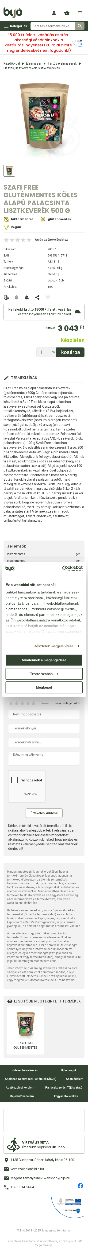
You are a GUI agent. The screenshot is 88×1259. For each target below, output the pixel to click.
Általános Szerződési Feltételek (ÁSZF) (30, 1079)
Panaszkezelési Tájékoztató (63, 1087)
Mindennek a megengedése (44, 660)
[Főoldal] (15, 13)
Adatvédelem (74, 1079)
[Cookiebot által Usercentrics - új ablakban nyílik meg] (63, 568)
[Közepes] (22, 703)
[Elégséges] (16, 703)
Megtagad (44, 687)
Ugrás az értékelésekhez (51, 239)
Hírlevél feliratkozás (25, 1070)
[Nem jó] (11, 703)
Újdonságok (69, 1070)
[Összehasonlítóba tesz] (6, 297)
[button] (67, 12)
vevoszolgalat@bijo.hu (27, 1169)
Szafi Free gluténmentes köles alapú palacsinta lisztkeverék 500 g (25, 1045)
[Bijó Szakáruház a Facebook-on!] (80, 1186)
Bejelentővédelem (22, 1096)
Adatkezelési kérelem (20, 1087)
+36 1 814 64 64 (22, 1187)
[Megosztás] (37, 297)
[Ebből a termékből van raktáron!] (16, 297)
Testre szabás (41, 674)
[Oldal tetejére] (8, 1251)
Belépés (54, 12)
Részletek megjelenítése (53, 646)
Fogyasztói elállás (66, 1096)
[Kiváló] (33, 703)
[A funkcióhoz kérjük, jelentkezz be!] (47, 297)
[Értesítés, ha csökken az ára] (27, 297)
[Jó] (28, 703)
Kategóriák (18, 26)
